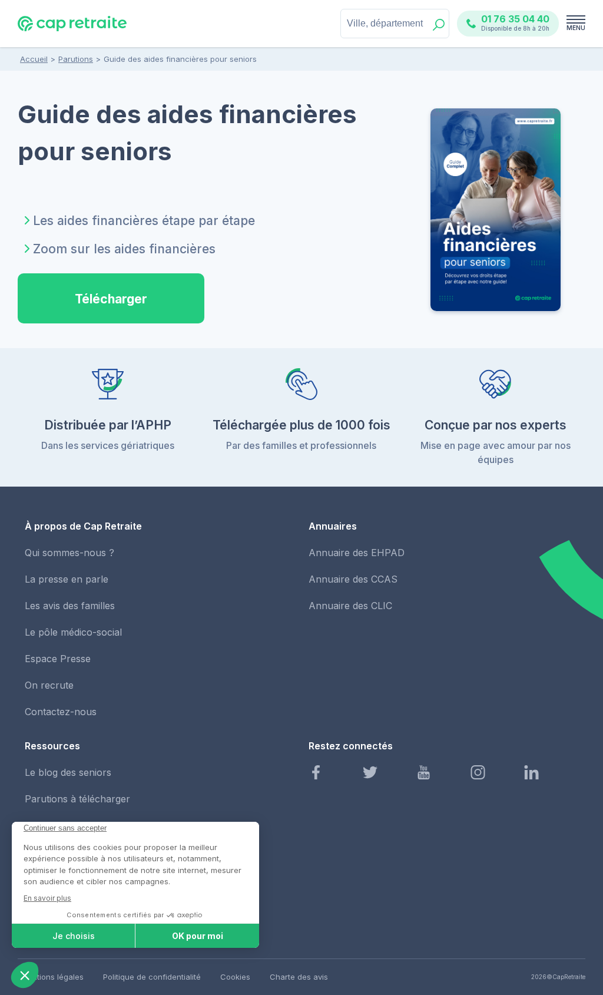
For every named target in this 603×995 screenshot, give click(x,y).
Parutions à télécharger (77, 799)
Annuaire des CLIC (350, 605)
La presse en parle (66, 579)
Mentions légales (52, 976)
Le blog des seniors (68, 772)
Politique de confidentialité (152, 976)
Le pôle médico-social (73, 632)
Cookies (235, 976)
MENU (575, 27)
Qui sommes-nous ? (69, 552)
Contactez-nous (61, 712)
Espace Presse (58, 659)
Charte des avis (299, 976)
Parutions (75, 59)
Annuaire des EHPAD (357, 552)
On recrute (49, 685)
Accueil (34, 59)
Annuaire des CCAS (353, 579)
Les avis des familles (70, 605)
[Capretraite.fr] (72, 28)
